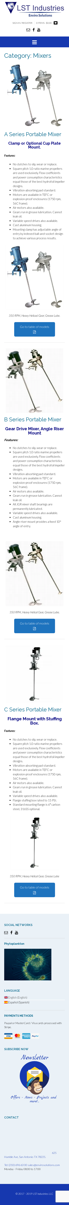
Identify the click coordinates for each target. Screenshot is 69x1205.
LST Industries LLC (43, 1193)
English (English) (17, 997)
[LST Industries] (34, 9)
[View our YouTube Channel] (38, 29)
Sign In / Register (22, 22)
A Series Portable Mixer (32, 134)
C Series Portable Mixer (33, 709)
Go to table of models (34, 327)
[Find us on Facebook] (34, 29)
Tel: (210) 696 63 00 (15, 1165)
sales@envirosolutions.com (44, 1165)
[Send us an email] (28, 29)
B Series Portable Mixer (32, 419)
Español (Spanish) (18, 1002)
